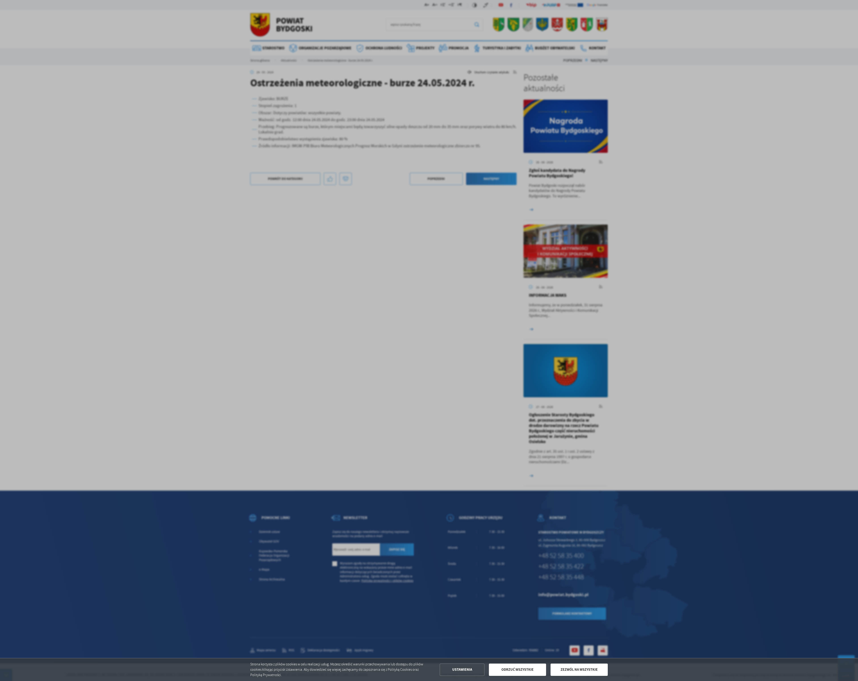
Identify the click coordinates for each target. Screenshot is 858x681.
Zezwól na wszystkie (579, 669)
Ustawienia (462, 669)
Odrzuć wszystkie (517, 669)
